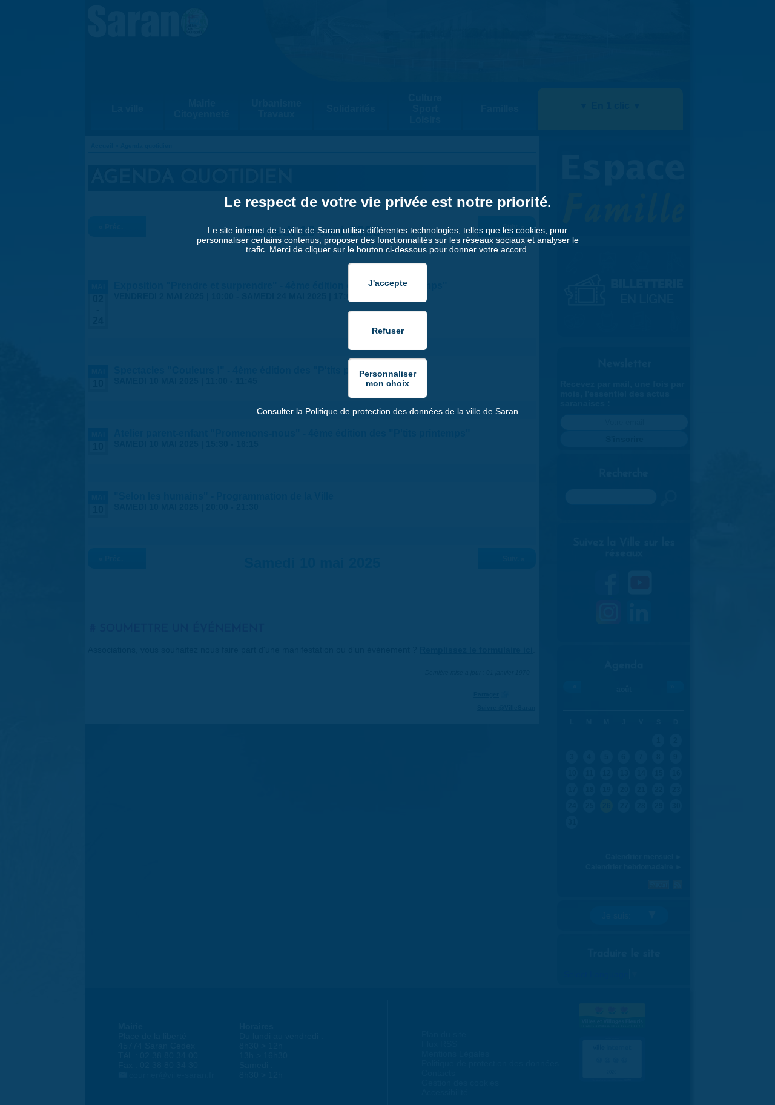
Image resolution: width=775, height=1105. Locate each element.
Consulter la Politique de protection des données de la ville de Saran (387, 411)
